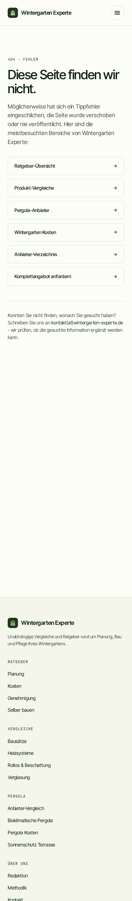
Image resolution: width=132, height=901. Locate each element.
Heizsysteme (21, 753)
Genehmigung (22, 698)
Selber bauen (21, 710)
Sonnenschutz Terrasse (31, 845)
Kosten (14, 686)
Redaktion (18, 876)
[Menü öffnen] (117, 13)
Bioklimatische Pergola (30, 820)
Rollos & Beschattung (29, 765)
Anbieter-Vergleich (26, 808)
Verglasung (19, 777)
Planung (16, 674)
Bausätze (17, 741)
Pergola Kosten (23, 832)
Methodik (17, 888)
